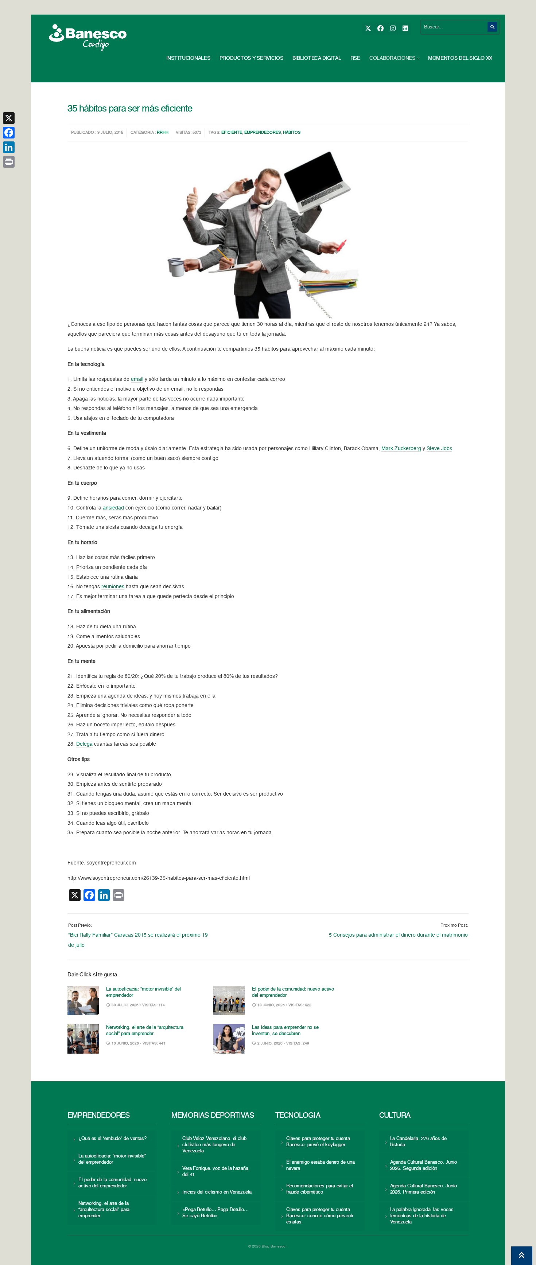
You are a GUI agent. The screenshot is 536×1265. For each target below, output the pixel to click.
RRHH (162, 133)
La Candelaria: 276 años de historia (418, 1141)
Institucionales (188, 58)
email (137, 379)
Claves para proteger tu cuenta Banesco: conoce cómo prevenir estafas (319, 1216)
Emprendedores (262, 133)
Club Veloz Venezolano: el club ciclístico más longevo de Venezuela (214, 1144)
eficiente (231, 133)
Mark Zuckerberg (401, 448)
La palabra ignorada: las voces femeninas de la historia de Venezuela (422, 1216)
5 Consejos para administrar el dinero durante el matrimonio (398, 935)
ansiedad (113, 508)
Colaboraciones (392, 58)
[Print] (8, 162)
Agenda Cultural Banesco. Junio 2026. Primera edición (423, 1189)
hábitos (291, 133)
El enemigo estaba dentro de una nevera (320, 1165)
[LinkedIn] (405, 29)
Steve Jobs (439, 448)
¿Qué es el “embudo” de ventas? (112, 1138)
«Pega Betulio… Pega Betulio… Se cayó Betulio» (215, 1212)
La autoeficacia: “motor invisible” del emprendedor (111, 1159)
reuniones (112, 586)
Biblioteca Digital (316, 58)
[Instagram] (393, 29)
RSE (355, 58)
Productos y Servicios (251, 58)
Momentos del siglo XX (460, 58)
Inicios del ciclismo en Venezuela (217, 1192)
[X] (368, 29)
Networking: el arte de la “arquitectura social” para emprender (103, 1209)
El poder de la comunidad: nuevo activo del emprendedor (112, 1183)
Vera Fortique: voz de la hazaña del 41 (215, 1171)
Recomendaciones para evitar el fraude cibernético (319, 1189)
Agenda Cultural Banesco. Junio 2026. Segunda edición (423, 1165)
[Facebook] (380, 29)
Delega (84, 744)
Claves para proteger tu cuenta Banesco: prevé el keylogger (318, 1141)
